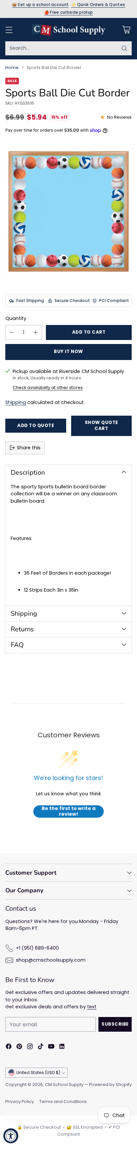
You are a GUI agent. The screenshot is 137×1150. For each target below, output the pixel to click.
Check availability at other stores (48, 387)
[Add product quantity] (36, 332)
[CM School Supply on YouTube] (51, 1047)
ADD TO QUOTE (35, 425)
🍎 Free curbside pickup (68, 12)
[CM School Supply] (68, 29)
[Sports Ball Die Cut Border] (68, 211)
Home (12, 67)
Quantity (15, 318)
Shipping (15, 402)
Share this (29, 447)
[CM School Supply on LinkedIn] (62, 1047)
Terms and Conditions (63, 1101)
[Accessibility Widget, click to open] (10, 1135)
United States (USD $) (38, 1072)
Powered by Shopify (110, 1084)
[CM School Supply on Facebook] (9, 1047)
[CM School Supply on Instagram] (30, 1047)
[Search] (124, 48)
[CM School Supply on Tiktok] (41, 1047)
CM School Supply (64, 1084)
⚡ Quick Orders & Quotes (98, 5)
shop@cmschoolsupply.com (50, 960)
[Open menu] (9, 29)
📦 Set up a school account (40, 5)
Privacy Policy (19, 1101)
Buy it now (68, 351)
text (91, 1006)
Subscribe (115, 1024)
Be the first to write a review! (68, 811)
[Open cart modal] (126, 29)
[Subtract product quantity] (12, 332)
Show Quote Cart (101, 425)
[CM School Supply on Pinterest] (19, 1047)
